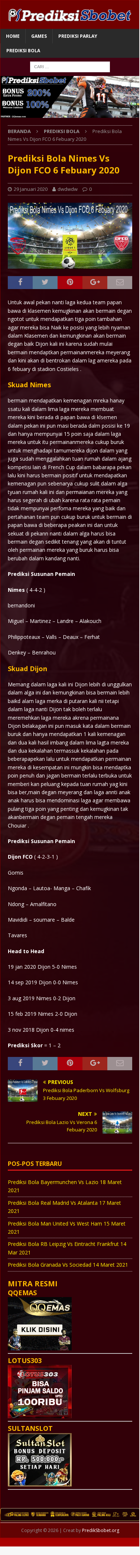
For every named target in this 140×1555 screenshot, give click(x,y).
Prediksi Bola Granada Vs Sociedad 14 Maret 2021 (68, 1264)
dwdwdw (68, 189)
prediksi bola (23, 50)
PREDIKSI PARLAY (77, 36)
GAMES (39, 36)
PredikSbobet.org (100, 1530)
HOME (13, 36)
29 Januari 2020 (31, 189)
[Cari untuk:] (70, 66)
